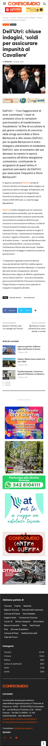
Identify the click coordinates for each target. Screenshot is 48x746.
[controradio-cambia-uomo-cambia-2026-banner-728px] (24, 102)
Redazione (8, 62)
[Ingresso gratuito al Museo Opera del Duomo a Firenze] (9, 349)
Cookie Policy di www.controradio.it (20, 719)
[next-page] (8, 383)
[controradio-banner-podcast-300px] (24, 473)
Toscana (5, 24)
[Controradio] (24, 3)
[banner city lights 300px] (24, 438)
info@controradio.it (23, 728)
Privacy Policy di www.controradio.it (20, 722)
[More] (35, 310)
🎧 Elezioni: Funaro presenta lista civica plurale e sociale (37, 329)
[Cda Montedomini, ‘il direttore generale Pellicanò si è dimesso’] (9, 374)
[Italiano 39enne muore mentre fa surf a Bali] (9, 362)
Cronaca (13, 24)
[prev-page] (4, 383)
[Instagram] (10, 737)
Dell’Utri (26, 183)
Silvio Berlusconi (29, 298)
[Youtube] (16, 737)
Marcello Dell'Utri (15, 298)
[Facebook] (5, 737)
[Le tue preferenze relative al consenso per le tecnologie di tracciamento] (43, 743)
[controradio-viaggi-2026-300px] (24, 525)
